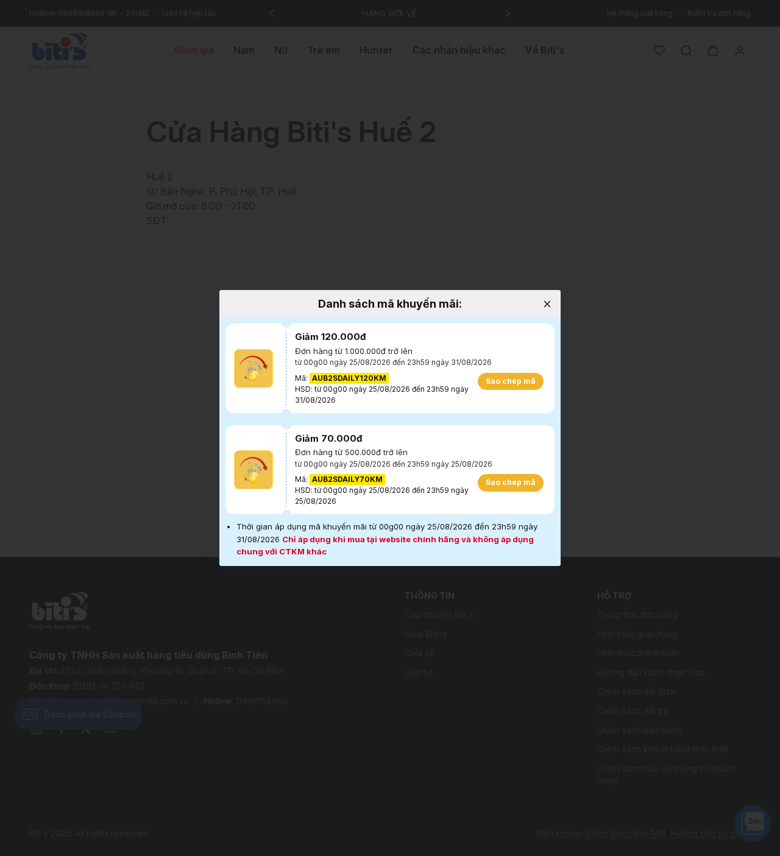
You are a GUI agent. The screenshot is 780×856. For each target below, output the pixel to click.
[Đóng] (547, 303)
